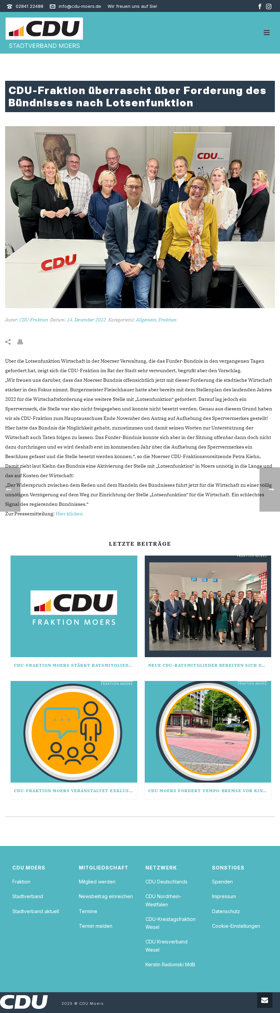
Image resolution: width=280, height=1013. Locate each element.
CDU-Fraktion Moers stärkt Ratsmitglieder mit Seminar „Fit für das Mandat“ (75, 665)
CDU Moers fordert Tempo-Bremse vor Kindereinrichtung (209, 790)
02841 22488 (29, 6)
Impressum (224, 896)
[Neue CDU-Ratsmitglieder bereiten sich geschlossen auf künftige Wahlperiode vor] (208, 606)
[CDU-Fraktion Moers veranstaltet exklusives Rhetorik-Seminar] (74, 732)
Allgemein (146, 320)
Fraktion (167, 320)
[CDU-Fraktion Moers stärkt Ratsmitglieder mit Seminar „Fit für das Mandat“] (74, 606)
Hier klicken (69, 514)
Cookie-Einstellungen (236, 926)
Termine (88, 911)
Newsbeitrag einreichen (106, 896)
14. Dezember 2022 (86, 320)
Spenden (222, 882)
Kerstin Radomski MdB (170, 964)
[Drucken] (23, 341)
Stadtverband (27, 896)
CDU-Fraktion (33, 320)
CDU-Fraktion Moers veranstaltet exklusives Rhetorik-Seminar (75, 790)
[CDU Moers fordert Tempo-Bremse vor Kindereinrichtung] (208, 732)
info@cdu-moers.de (80, 6)
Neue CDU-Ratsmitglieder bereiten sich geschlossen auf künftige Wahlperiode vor (209, 665)
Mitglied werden (97, 882)
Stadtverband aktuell (35, 911)
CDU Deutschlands (166, 882)
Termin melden (95, 926)
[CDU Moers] (44, 32)
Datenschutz (226, 911)
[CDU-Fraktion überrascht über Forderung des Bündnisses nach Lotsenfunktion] (140, 217)
